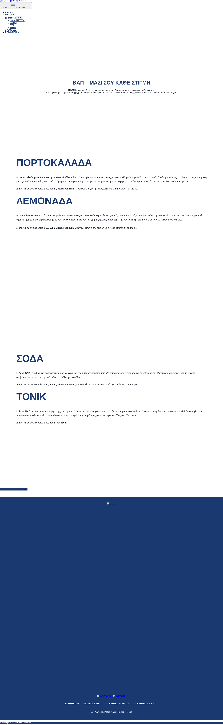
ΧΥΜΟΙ (13, 23)
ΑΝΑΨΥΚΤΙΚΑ (17, 21)
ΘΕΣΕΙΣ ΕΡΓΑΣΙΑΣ (92, 704)
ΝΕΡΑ (13, 27)
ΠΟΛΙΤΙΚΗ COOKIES (144, 704)
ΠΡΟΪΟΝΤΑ (10, 18)
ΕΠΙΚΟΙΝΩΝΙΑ (12, 32)
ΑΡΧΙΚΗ (9, 12)
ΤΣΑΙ (12, 25)
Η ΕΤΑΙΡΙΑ (10, 15)
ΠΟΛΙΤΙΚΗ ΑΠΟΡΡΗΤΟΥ (118, 704)
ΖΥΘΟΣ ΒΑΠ (11, 30)
